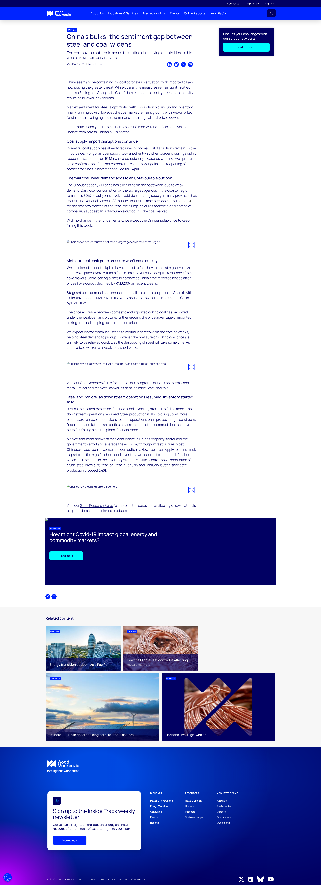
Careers (221, 811)
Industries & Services (123, 13)
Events (175, 13)
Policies (123, 879)
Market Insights (154, 13)
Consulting (156, 811)
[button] (271, 13)
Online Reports (194, 13)
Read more (66, 556)
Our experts (223, 822)
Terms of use (97, 879)
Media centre (224, 806)
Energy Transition (159, 806)
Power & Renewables (161, 800)
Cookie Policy (138, 879)
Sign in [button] (270, 3)
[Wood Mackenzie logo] (59, 13)
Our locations (224, 817)
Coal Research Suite (96, 382)
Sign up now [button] (70, 840)
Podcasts (190, 811)
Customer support (195, 817)
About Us (97, 13)
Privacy (111, 879)
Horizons (189, 806)
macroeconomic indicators (167, 200)
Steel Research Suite (96, 505)
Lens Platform (220, 13)
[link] (160, 766)
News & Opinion (193, 800)
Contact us (233, 3)
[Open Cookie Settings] (7, 877)
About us (222, 800)
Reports (154, 822)
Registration (252, 3)
